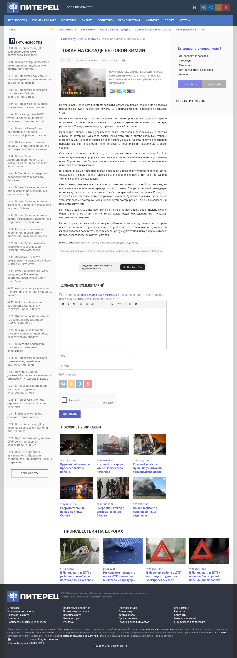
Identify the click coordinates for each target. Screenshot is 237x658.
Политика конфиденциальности (26, 622)
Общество (105, 20)
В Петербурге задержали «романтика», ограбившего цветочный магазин (27, 361)
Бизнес (87, 20)
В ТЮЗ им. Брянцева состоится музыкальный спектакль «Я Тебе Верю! (24, 305)
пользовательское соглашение (100, 295)
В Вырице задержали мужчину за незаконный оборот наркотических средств (28, 333)
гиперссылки (120, 629)
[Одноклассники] (218, 7)
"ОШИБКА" (156, 250)
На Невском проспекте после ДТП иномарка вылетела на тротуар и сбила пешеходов (28, 145)
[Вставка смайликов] (112, 304)
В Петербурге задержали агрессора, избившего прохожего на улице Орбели (29, 204)
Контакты (13, 618)
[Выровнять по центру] (87, 304)
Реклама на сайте (18, 615)
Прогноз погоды (128, 618)
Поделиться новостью (76, 608)
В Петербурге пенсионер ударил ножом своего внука (27, 105)
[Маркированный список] (99, 304)
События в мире (44, 20)
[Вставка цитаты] (119, 304)
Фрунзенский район (86, 242)
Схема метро (126, 611)
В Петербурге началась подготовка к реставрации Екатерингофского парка (26, 246)
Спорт (169, 20)
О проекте (13, 608)
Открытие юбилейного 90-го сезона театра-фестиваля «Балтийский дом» (28, 319)
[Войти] (194, 7)
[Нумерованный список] (105, 304)
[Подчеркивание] (74, 304)
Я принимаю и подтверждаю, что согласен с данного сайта (111, 297)
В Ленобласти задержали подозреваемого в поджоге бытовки (28, 176)
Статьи (185, 20)
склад (134, 242)
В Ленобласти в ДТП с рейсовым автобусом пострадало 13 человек (25, 51)
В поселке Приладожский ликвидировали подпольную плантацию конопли (28, 65)
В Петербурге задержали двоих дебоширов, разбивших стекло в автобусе (27, 190)
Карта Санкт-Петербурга (115, 29)
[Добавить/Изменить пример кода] (125, 304)
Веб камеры (181, 608)
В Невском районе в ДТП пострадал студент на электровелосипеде (27, 389)
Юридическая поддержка (189, 622)
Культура (152, 20)
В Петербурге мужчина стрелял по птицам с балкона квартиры (26, 403)
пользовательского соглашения (156, 629)
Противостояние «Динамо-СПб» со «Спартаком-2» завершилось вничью (29, 441)
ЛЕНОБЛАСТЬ (67, 29)
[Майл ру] (211, 7)
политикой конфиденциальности (79, 299)
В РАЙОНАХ (88, 29)
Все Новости (17, 20)
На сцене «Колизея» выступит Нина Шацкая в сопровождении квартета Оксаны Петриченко (29, 457)
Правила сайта (72, 615)
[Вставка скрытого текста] (136, 304)
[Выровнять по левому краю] (81, 304)
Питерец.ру (68, 39)
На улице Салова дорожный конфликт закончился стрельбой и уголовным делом (29, 375)
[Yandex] (226, 7)
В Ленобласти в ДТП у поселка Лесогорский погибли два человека (27, 427)
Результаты (214, 84)
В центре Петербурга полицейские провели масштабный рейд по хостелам (28, 131)
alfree (93, 60)
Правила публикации (76, 611)
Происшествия (129, 20)
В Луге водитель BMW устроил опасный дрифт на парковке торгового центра (25, 117)
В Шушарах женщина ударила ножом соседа (24, 415)
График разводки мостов (133, 622)
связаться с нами (216, 632)
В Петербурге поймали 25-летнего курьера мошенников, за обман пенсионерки (29, 79)
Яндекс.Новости (48, 639)
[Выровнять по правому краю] (92, 304)
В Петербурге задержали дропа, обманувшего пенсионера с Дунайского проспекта (29, 218)
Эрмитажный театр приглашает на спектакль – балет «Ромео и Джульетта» (29, 260)
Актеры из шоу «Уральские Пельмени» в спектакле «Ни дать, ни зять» (29, 291)
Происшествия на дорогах (93, 531)
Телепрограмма (186, 29)
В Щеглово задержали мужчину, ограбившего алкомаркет (26, 347)
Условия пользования (20, 611)
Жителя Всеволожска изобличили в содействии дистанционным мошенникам (27, 232)
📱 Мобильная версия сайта (110, 645)
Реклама (68, 622)
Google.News (36, 642)
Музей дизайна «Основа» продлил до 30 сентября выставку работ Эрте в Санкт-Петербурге (27, 276)
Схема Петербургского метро (153, 29)
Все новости (30, 473)
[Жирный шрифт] (63, 304)
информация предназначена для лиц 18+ (80, 635)
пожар (125, 242)
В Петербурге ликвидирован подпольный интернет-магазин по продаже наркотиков (27, 161)
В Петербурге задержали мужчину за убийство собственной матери (27, 93)
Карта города (126, 615)
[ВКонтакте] (203, 7)
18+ (202, 29)
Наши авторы (71, 618)
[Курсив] (68, 304)
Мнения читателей (185, 618)
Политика (69, 20)
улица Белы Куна (109, 242)
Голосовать (190, 84)
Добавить (70, 414)
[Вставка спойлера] (130, 304)
